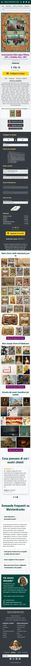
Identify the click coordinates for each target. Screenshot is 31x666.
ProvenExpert (12, 490)
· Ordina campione (21, 637)
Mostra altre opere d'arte (15, 450)
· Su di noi (4, 637)
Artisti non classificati (18, 6)
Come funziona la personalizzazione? (10, 518)
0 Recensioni (19, 128)
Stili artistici (8, 6)
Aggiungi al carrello (16, 233)
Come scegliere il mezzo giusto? (14, 560)
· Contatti (4, 625)
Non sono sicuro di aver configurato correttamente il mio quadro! (15, 566)
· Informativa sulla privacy (8, 631)
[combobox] (15, 145)
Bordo (4, 143)
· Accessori (19, 635)
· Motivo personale (21, 625)
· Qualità (19, 629)
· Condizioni (5, 627)
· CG (3, 629)
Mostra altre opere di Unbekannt (15, 387)
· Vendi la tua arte (21, 627)
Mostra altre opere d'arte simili (15, 338)
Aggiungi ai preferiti (16, 125)
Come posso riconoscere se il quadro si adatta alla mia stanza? (15, 553)
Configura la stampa (17, 73)
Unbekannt (26, 6)
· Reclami (4, 635)
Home (2, 6)
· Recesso (4, 633)
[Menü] (2, 2)
